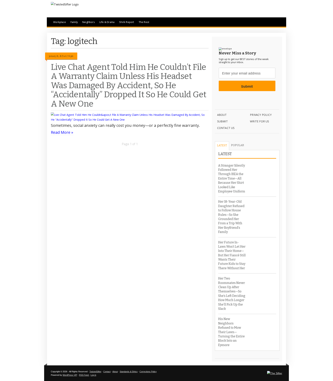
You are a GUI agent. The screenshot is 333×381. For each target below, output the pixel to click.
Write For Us (259, 121)
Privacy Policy (261, 115)
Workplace (59, 22)
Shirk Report (126, 22)
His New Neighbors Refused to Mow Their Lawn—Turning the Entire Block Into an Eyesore (231, 332)
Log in (93, 375)
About (222, 115)
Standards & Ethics (129, 371)
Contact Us (226, 128)
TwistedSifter (95, 371)
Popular (237, 145)
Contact (107, 371)
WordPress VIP (70, 375)
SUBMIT (222, 121)
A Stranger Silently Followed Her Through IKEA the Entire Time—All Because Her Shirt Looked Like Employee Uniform (231, 178)
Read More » (62, 132)
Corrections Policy (148, 371)
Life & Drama (106, 22)
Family (74, 22)
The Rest (144, 22)
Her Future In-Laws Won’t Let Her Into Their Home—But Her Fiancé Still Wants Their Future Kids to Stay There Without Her (232, 255)
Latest (222, 145)
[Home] (65, 4)
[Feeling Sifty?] (274, 373)
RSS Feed (84, 375)
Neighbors (88, 22)
